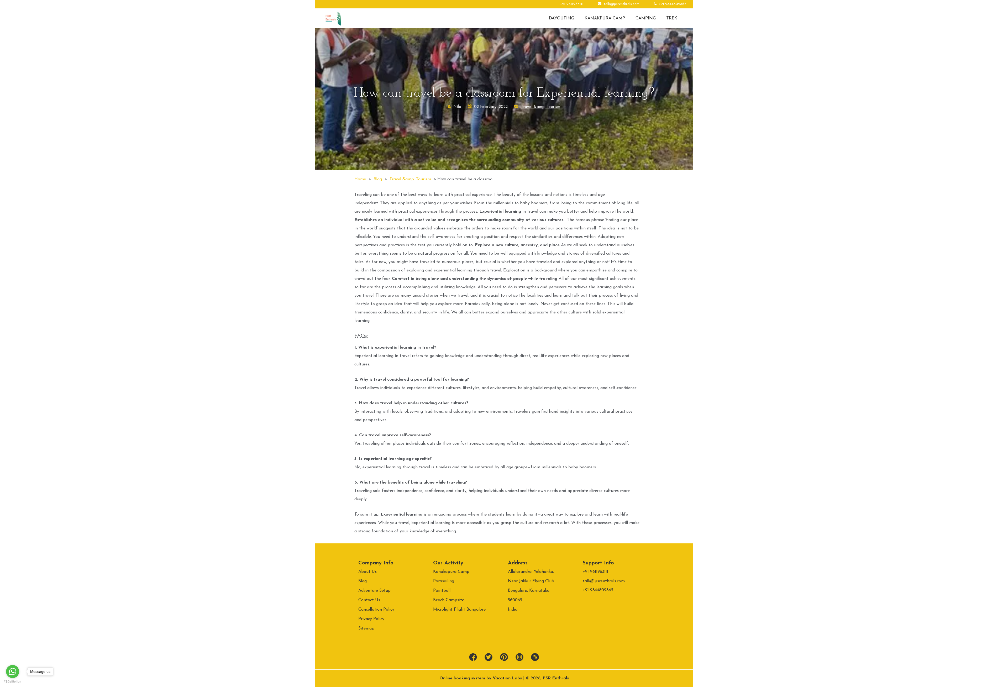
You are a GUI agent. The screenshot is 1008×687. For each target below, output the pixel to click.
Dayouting (561, 18)
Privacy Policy (371, 619)
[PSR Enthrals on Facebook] (473, 657)
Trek (671, 18)
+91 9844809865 (672, 4)
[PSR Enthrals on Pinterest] (504, 657)
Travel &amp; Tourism (540, 107)
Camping (646, 18)
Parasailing (443, 581)
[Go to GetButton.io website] (12, 681)
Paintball (441, 591)
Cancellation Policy (376, 609)
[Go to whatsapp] (12, 671)
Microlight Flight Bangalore (459, 609)
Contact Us (369, 600)
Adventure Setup (374, 591)
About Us (367, 572)
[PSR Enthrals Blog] (535, 657)
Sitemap (366, 628)
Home (360, 179)
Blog (378, 179)
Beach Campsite (448, 600)
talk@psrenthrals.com (621, 4)
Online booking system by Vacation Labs (481, 678)
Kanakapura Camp (451, 572)
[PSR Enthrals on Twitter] (488, 657)
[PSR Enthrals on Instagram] (519, 657)
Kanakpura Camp (605, 18)
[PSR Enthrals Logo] (333, 18)
